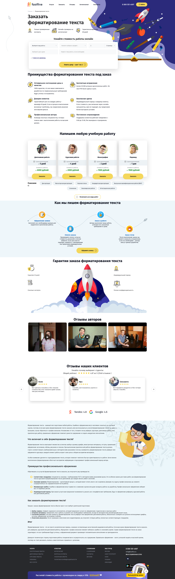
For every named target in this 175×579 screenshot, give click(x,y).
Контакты (96, 4)
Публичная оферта (60, 557)
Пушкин (107, 559)
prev (21, 389)
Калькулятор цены (135, 575)
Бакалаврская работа (88, 188)
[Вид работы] (44, 46)
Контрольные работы (37, 551)
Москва (107, 551)
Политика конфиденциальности (65, 559)
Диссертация (46, 183)
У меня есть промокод (39, 58)
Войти (143, 4)
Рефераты (33, 559)
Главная (30, 11)
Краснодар (108, 562)
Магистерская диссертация (63, 183)
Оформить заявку (87, 250)
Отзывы (72, 4)
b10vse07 (95, 575)
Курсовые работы (36, 557)
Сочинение (72, 188)
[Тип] (110, 46)
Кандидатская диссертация (100, 183)
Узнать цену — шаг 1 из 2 (73, 65)
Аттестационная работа (107, 188)
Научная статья (82, 183)
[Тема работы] (87, 53)
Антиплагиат (84, 4)
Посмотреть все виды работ (89, 197)
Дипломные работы (36, 554)
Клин (106, 557)
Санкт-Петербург (110, 554)
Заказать (62, 4)
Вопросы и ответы (60, 554)
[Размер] (97, 46)
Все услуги (33, 562)
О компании (91, 551)
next (153, 389)
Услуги (51, 4)
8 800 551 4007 (128, 4)
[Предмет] (73, 46)
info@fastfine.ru (131, 552)
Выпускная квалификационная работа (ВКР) (128, 183)
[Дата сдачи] (44, 53)
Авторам (89, 557)
